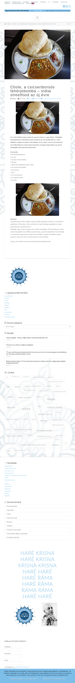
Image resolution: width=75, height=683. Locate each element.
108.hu (6, 477)
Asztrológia (15, 376)
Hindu (39, 397)
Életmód (6, 298)
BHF (8, 387)
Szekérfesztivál (44, 436)
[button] (37, 17)
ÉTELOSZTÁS (34, 2)
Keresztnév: (7, 653)
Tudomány (59, 435)
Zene (8, 451)
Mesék (33, 419)
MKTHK (43, 421)
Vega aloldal (10, 510)
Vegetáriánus (11, 444)
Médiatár (6, 305)
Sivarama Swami (44, 431)
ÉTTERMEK (55, 2)
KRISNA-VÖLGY (17, 2)
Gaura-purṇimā (43, 391)
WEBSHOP (7, 3)
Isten (26, 409)
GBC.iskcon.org (8, 471)
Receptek (37, 98)
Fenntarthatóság (29, 390)
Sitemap (6, 493)
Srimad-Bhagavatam (14, 436)
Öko (5, 310)
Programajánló (8, 296)
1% (49, 2)
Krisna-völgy (45, 414)
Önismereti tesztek (12, 518)
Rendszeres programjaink (23, 429)
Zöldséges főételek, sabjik (51, 98)
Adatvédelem (8, 486)
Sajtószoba (7, 489)
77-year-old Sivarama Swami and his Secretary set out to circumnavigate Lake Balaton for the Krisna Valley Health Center (36, 353)
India (51, 399)
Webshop (6, 484)
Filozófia (6, 307)
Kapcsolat (7, 496)
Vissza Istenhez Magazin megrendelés (17, 533)
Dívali (58, 386)
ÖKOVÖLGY (64, 2)
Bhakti (50, 377)
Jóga (40, 407)
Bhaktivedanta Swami (55, 381)
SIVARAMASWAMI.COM (18, 3)
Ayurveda (26, 377)
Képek (58, 412)
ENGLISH (28, 3)
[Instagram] (69, 6)
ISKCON (11, 407)
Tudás (57, 439)
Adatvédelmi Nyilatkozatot (21, 667)
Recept (8, 429)
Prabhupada (57, 420)
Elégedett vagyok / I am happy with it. (24, 679)
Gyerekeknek (8, 312)
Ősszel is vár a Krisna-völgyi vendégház (19, 345)
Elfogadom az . (17, 667)
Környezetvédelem (12, 419)
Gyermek (10, 397)
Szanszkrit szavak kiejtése (14, 529)
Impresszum (7, 491)
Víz (66, 443)
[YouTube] (67, 6)
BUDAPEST (26, 2)
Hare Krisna (24, 398)
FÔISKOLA (43, 2)
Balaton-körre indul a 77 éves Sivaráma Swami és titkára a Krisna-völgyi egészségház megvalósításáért (36, 362)
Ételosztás (7, 314)
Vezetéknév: (7, 647)
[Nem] (73, 676)
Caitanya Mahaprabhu (33, 386)
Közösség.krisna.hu (9, 480)
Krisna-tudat (54, 407)
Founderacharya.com (10, 468)
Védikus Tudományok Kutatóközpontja (15, 475)
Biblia (17, 387)
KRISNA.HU (7, 2)
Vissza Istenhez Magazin (33, 445)
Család (6, 300)
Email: (6, 660)
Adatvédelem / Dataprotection (54, 679)
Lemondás (25, 419)
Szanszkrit (29, 435)
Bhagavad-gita (38, 377)
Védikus (55, 445)
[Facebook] (64, 6)
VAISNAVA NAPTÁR (13, 537)
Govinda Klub (59, 391)
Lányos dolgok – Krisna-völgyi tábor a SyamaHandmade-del (26, 338)
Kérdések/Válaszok (9, 317)
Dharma (49, 386)
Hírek (30, 98)
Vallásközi (9, 526)
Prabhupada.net (8, 466)
